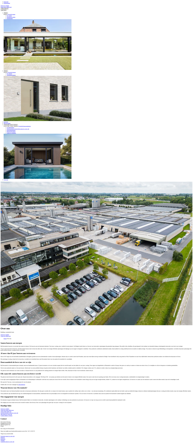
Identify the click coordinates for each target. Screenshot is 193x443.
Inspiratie (6, 122)
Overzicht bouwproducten (24, 126)
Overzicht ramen (11, 14)
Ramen (5, 13)
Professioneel (7, 3)
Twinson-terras (18, 129)
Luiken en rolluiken (11, 133)
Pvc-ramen (9, 15)
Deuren (5, 71)
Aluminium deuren (11, 75)
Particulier (6, 1)
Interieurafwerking (11, 131)
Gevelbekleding (10, 127)
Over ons (6, 179)
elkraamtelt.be (21, 384)
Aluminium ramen (11, 17)
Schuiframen (10, 18)
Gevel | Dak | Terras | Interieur (10, 124)
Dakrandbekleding (11, 130)
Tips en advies (7, 123)
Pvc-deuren (9, 73)
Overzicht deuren (11, 72)
